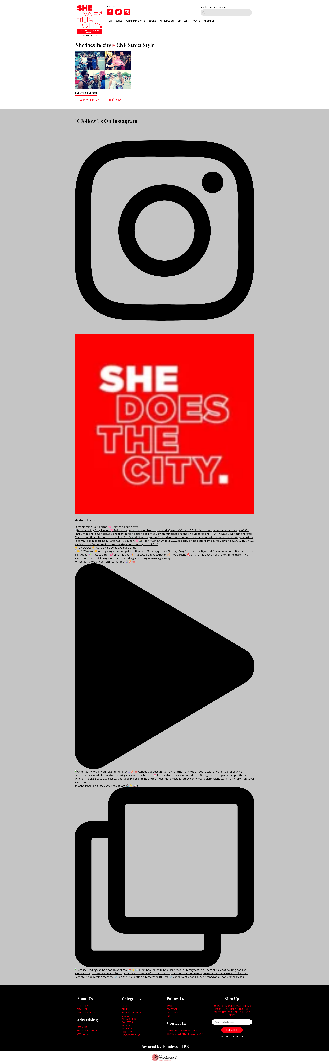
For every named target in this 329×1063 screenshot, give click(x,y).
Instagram (173, 1012)
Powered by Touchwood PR (164, 1046)
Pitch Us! (82, 1009)
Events (196, 21)
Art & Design (167, 21)
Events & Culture (86, 92)
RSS (169, 1015)
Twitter (171, 1006)
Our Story (82, 1006)
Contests (183, 21)
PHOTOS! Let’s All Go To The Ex (98, 100)
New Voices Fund (86, 1012)
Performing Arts (135, 21)
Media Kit (82, 1027)
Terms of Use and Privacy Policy (185, 1033)
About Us (209, 21)
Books (152, 21)
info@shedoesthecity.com (182, 1030)
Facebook (172, 1009)
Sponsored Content (88, 1030)
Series (119, 21)
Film (109, 21)
